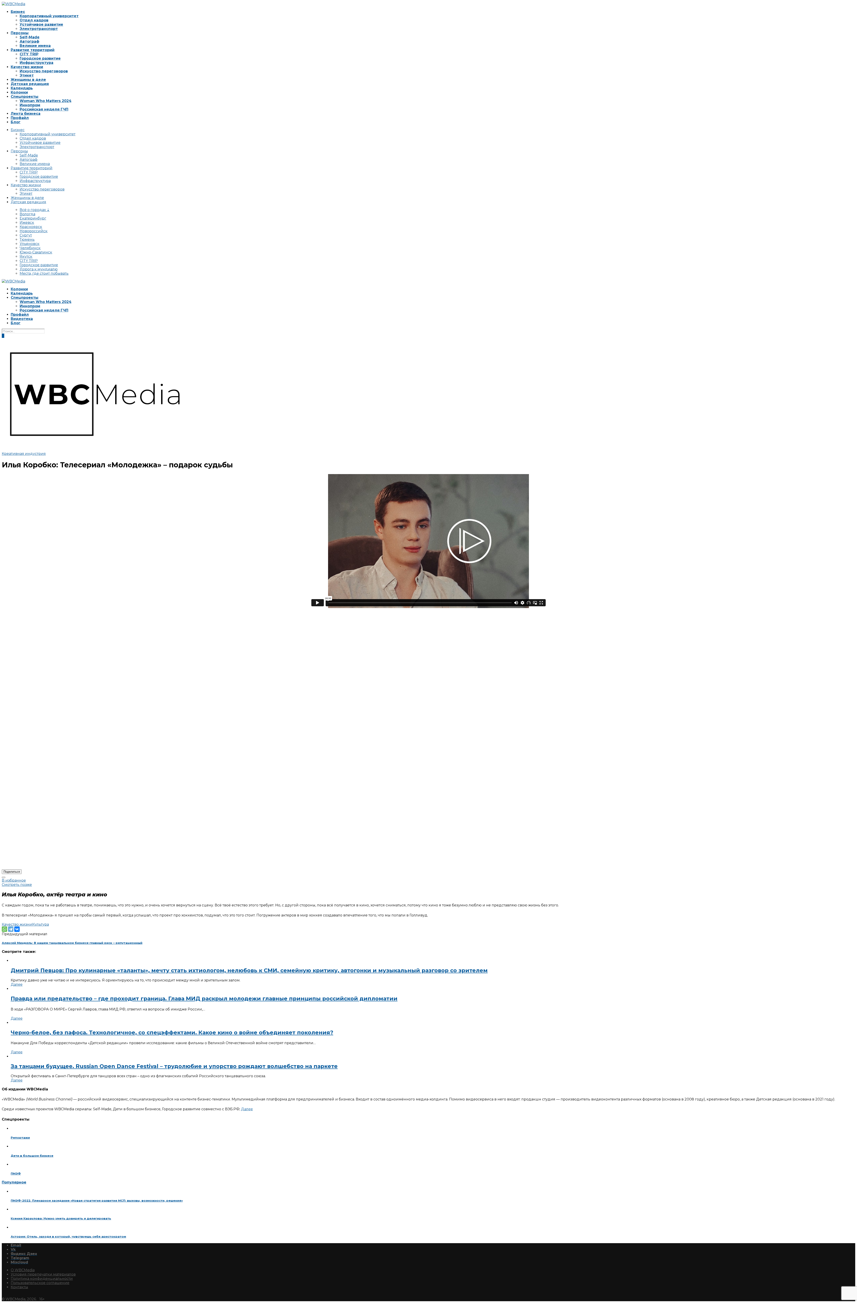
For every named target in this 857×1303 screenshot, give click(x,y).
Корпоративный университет (49, 16)
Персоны (20, 33)
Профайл (20, 118)
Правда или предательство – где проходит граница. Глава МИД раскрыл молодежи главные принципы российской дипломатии (204, 998)
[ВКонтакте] (17, 929)
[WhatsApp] (4, 929)
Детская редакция (30, 84)
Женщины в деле (28, 79)
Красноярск (31, 227)
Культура (40, 924)
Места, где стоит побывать (44, 273)
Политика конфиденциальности (42, 1278)
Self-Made (30, 37)
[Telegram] (10, 929)
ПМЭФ (16, 1173)
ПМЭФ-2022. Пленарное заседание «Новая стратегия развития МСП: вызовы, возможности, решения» (97, 1200)
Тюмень (27, 239)
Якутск (26, 256)
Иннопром (30, 105)
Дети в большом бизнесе (32, 1155)
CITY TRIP (29, 54)
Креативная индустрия (24, 454)
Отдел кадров (34, 20)
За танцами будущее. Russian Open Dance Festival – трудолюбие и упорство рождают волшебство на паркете (174, 1066)
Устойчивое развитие (41, 24)
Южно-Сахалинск (36, 252)
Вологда (27, 214)
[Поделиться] (3, 877)
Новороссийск (34, 231)
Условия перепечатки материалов (43, 1274)
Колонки (19, 92)
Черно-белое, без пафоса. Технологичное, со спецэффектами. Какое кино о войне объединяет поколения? (172, 1032)
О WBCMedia (23, 1270)
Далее (17, 984)
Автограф (29, 41)
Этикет (27, 75)
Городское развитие (40, 58)
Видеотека (22, 319)
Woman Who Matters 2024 (45, 101)
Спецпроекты (24, 96)
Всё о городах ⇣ (35, 210)
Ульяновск (30, 244)
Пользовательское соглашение (40, 1283)
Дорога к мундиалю (39, 269)
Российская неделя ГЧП (44, 109)
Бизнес (18, 12)
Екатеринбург (33, 218)
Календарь (22, 88)
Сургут (26, 235)
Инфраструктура (36, 63)
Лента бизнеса (25, 113)
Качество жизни (27, 67)
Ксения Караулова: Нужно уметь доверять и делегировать (61, 1218)
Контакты (19, 1287)
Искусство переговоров (44, 71)
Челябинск (30, 248)
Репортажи (20, 1137)
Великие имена (35, 46)
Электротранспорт (39, 29)
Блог (16, 122)
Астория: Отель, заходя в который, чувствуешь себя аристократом (68, 1236)
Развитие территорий (32, 50)
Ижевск (27, 222)
